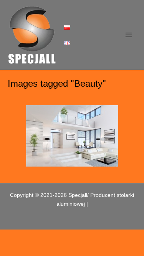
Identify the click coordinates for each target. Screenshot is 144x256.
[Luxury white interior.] (72, 136)
